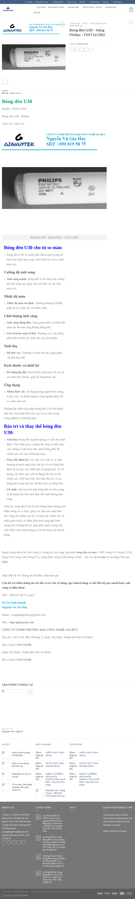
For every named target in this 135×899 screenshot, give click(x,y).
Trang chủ (74, 23)
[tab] (5, 93)
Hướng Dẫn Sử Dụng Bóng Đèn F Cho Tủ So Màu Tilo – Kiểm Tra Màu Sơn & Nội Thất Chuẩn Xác (53, 877)
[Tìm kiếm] (33, 7)
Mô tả (5, 93)
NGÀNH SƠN (58, 2)
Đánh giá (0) (15, 93)
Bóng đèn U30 (75, 26)
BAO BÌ (82, 2)
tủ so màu (100, 557)
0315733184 (24, 644)
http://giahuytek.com (22, 622)
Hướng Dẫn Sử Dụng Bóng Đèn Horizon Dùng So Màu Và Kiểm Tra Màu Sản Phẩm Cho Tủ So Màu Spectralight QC (54, 860)
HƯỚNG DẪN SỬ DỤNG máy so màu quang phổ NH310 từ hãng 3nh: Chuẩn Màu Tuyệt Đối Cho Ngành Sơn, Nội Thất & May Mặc (52, 823)
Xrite (5, 561)
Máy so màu (72, 2)
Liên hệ (105, 2)
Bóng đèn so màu (42, 2)
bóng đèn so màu (87, 552)
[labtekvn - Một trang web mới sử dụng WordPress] (15, 10)
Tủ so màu (29, 2)
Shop (85, 23)
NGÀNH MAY (95, 2)
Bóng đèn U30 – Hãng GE (12, 731)
